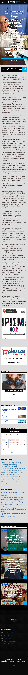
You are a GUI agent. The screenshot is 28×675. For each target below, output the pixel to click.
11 (6, 442)
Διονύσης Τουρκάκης (9, 465)
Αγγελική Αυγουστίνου (7, 468)
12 (10, 442)
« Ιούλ (11, 452)
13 (13, 442)
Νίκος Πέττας (16, 474)
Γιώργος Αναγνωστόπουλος (9, 548)
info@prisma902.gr (8, 638)
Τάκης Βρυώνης (4, 477)
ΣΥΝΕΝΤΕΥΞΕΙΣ (6, 530)
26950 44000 (7, 635)
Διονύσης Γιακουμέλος (17, 470)
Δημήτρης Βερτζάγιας (6, 474)
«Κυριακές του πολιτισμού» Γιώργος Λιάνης (9, 409)
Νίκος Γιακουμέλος (5, 476)
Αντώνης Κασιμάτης (5, 479)
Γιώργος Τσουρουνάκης (11, 462)
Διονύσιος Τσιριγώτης (6, 483)
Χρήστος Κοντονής (19, 468)
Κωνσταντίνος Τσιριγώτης (17, 472)
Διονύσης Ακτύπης (6, 470)
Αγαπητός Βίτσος (5, 472)
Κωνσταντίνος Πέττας (9, 467)
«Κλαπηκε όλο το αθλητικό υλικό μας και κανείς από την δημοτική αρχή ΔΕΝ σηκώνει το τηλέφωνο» (13, 494)
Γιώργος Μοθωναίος (5, 481)
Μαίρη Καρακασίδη (15, 476)
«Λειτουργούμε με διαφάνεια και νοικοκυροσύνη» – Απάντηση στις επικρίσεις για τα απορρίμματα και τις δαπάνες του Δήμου (13, 515)
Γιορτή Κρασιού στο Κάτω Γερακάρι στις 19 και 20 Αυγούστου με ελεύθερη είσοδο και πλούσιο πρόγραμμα (13, 504)
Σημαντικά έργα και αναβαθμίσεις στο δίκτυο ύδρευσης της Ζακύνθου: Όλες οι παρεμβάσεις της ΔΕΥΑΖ (14, 509)
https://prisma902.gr (9, 632)
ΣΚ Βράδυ (5, 421)
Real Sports (6, 416)
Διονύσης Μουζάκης (16, 481)
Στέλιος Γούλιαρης (13, 477)
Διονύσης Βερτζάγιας (15, 479)
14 (17, 442)
